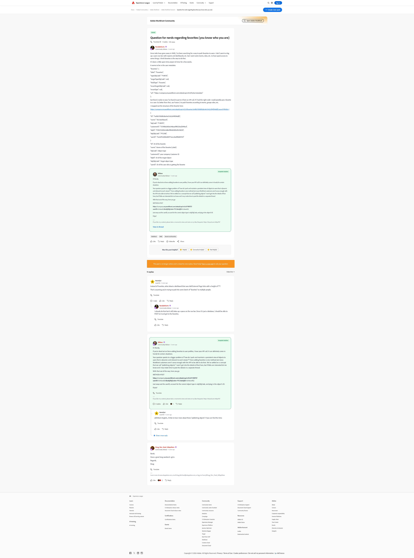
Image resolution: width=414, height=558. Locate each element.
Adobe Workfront (154, 10)
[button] (272, 10)
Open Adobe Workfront (254, 21)
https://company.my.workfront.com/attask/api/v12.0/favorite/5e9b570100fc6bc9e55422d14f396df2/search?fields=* (189, 109)
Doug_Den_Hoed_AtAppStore (164, 447)
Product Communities (142, 10)
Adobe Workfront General (168, 10)
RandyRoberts (160, 47)
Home (132, 10)
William (160, 173)
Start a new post (207, 264)
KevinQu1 (158, 281)
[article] (190, 291)
